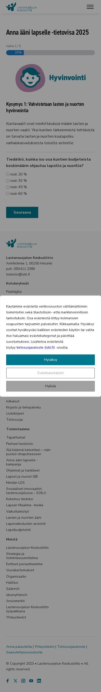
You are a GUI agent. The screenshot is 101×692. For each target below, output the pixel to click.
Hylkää (50, 386)
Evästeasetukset (50, 373)
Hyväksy (50, 359)
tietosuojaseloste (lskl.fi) (35, 347)
